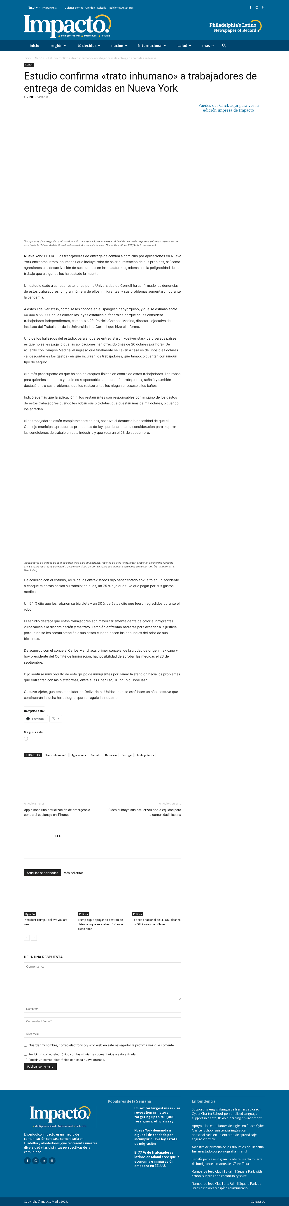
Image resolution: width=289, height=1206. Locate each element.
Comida (95, 755)
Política (83, 914)
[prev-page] (27, 938)
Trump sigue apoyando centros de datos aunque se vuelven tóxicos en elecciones (101, 924)
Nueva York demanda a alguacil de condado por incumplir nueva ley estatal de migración (156, 1137)
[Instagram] (257, 8)
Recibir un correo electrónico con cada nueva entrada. (66, 1059)
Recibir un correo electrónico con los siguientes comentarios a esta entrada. (82, 1054)
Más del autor (73, 873)
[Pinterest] (49, 107)
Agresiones (79, 755)
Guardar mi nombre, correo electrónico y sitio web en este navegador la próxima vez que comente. (102, 1045)
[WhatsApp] (59, 107)
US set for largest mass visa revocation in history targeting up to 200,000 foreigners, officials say (157, 1115)
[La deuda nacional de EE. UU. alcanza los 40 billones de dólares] (156, 899)
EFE (31, 97)
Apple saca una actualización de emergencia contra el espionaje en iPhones (57, 812)
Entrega (127, 755)
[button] (224, 46)
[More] (80, 107)
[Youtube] (52, 1160)
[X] (38, 107)
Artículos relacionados (42, 873)
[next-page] (34, 938)
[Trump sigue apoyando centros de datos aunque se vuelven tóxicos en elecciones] (102, 899)
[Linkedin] (263, 8)
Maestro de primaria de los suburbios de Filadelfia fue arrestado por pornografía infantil (228, 1149)
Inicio (27, 58)
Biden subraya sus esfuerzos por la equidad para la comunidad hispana (145, 812)
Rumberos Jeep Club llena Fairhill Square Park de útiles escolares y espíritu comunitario (226, 1186)
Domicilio (111, 755)
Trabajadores (145, 755)
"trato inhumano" (56, 755)
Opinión (30, 914)
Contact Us (258, 1201)
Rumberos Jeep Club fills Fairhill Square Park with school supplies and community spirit (227, 1173)
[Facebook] (250, 8)
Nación (39, 58)
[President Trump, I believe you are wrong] (48, 899)
